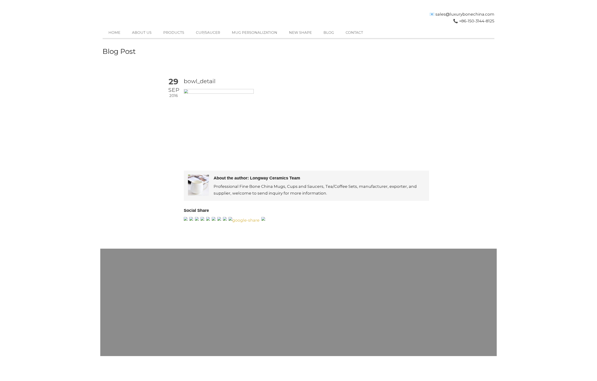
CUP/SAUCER (208, 32)
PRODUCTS (173, 32)
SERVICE (286, 365)
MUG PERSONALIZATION (254, 32)
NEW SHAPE (300, 32)
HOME (114, 32)
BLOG (328, 32)
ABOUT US (142, 32)
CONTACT (354, 32)
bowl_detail (199, 81)
